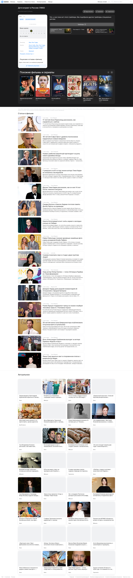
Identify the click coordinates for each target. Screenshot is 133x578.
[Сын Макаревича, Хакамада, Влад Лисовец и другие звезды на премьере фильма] (29, 488)
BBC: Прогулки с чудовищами (88, 99)
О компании (7, 576)
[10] (44, 33)
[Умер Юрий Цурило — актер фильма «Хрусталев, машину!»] (78, 562)
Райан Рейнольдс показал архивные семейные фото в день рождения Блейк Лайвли (62, 239)
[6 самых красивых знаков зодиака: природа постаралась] (78, 464)
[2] (23, 33)
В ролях (22, 45)
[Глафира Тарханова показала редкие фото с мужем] (54, 513)
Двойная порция (41, 98)
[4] (29, 33)
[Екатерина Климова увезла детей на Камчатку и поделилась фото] (103, 488)
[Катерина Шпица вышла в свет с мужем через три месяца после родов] (78, 513)
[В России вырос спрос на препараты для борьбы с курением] (54, 464)
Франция (31, 51)
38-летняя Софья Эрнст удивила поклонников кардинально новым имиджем (60, 138)
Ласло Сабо (32, 45)
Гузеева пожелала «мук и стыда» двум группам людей (61, 256)
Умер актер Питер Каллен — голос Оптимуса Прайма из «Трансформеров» (63, 273)
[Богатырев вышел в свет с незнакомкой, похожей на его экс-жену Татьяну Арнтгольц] (54, 439)
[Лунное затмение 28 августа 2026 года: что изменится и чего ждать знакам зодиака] (103, 562)
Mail (2, 576)
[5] (31, 33)
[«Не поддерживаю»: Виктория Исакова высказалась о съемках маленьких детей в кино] (103, 415)
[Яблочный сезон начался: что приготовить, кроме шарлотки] (29, 415)
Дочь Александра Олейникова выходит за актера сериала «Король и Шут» (61, 340)
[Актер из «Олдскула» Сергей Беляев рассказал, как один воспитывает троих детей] (29, 513)
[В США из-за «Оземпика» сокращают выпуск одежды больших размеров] (54, 390)
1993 (20, 16)
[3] (26, 33)
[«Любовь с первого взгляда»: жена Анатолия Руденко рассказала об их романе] (103, 464)
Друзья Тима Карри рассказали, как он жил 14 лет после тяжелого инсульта (62, 188)
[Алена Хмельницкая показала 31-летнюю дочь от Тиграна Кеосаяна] (78, 415)
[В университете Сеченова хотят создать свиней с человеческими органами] (78, 439)
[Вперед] (111, 72)
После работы (55, 98)
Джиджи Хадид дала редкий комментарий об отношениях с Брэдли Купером (60, 290)
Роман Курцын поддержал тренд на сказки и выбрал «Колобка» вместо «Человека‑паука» (63, 307)
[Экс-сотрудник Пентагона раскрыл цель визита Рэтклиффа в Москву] (78, 488)
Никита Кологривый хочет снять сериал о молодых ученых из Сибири (62, 222)
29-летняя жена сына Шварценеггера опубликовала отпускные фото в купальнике (63, 324)
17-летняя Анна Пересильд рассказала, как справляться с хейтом (59, 121)
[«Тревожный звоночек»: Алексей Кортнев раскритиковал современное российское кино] (103, 390)
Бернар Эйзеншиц (34, 46)
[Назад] (108, 72)
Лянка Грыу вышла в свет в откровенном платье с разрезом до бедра (61, 357)
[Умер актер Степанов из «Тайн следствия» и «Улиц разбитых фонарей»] (54, 562)
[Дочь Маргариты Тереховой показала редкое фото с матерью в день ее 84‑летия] (54, 415)
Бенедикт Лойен (38, 48)
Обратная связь (126, 576)
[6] (34, 33)
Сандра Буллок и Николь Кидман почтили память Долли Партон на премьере (61, 205)
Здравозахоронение (26, 98)
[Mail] (2, 2)
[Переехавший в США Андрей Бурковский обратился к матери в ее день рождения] (29, 390)
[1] (21, 33)
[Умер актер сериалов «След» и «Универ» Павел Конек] (54, 488)
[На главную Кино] (6, 2)
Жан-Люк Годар (33, 42)
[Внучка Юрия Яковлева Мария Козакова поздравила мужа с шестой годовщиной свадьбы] (78, 537)
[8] (39, 33)
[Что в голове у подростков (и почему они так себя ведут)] (78, 390)
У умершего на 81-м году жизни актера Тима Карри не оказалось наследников (62, 171)
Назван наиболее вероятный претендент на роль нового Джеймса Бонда (61, 155)
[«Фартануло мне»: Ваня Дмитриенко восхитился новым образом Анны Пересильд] (29, 537)
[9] (41, 33)
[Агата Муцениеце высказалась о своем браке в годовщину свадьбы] (103, 537)
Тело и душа (71, 98)
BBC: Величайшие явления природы (105, 99)
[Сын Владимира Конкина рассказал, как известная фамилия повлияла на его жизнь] (29, 439)
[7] (36, 33)
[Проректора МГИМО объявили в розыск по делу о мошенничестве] (103, 513)
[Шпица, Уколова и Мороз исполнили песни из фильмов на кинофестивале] (54, 537)
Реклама (13, 576)
